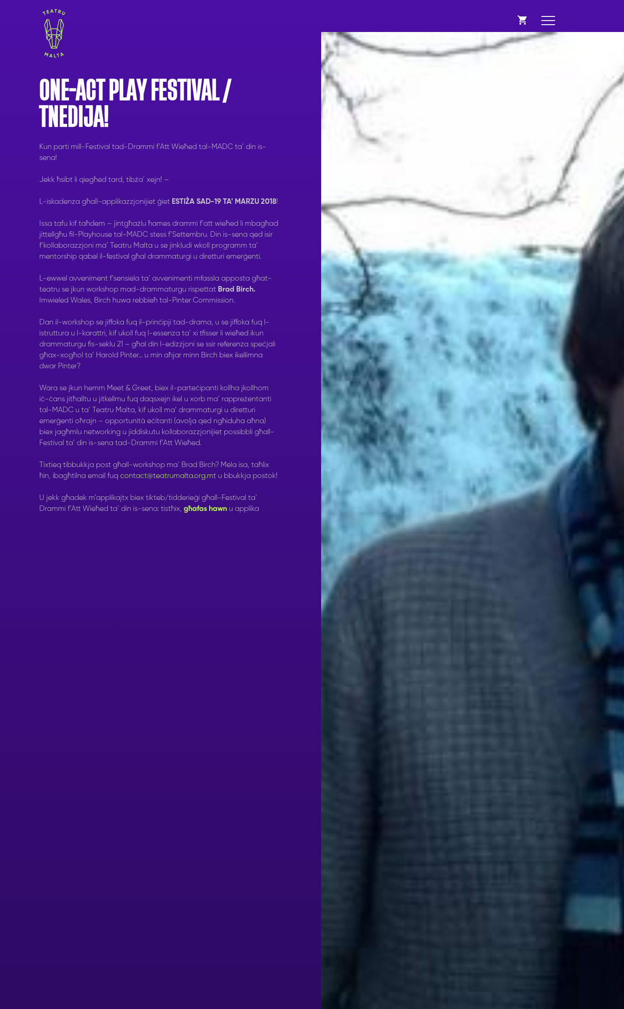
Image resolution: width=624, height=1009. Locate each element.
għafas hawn (204, 509)
